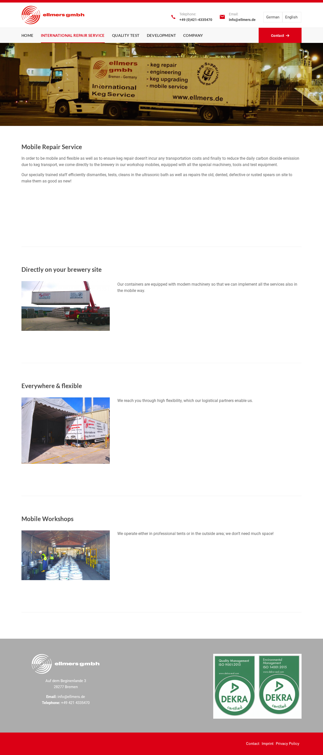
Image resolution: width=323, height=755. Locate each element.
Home (27, 35)
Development (161, 35)
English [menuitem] (291, 17)
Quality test (126, 35)
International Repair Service (73, 35)
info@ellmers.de (242, 20)
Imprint (268, 743)
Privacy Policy (287, 743)
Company (193, 35)
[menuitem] (272, 17)
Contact (252, 743)
